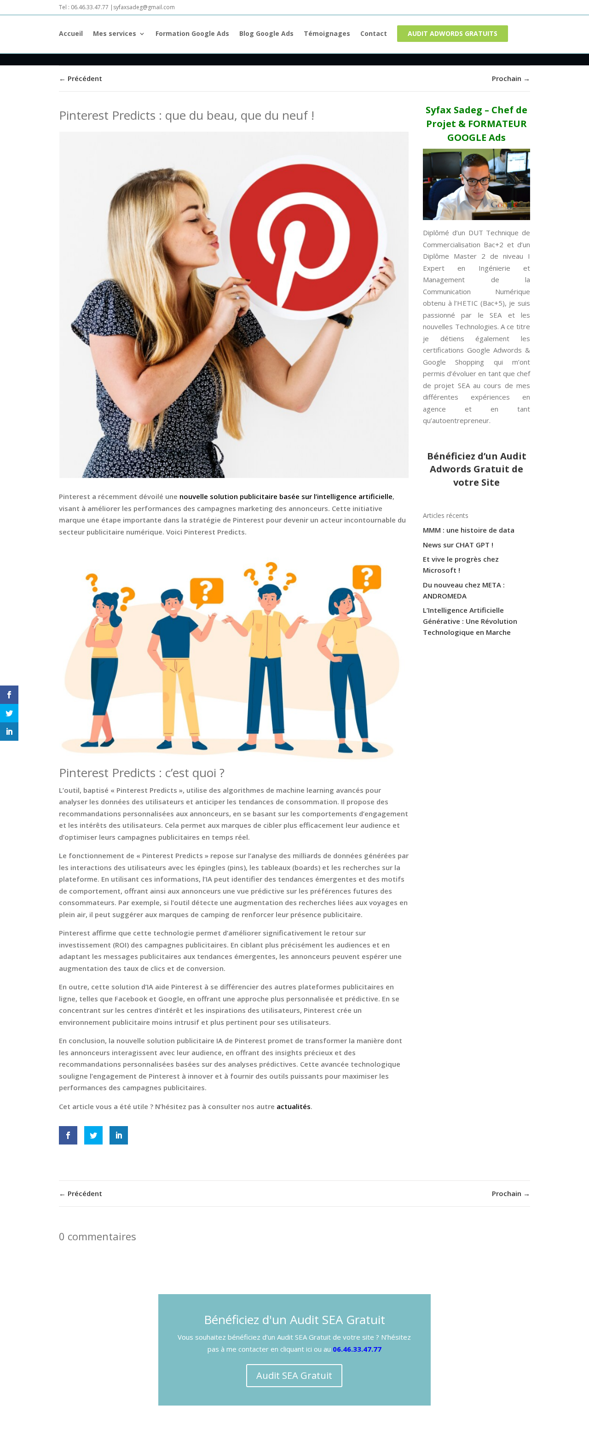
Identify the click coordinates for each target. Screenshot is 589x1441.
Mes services (114, 34)
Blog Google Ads (266, 34)
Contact (373, 34)
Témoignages (327, 34)
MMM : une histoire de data (468, 530)
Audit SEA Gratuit (294, 1375)
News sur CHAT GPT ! (458, 544)
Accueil (71, 34)
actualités (294, 1106)
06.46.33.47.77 (357, 1349)
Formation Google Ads (192, 34)
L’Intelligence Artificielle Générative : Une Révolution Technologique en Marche (470, 621)
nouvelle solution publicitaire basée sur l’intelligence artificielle (286, 496)
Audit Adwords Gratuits (452, 33)
